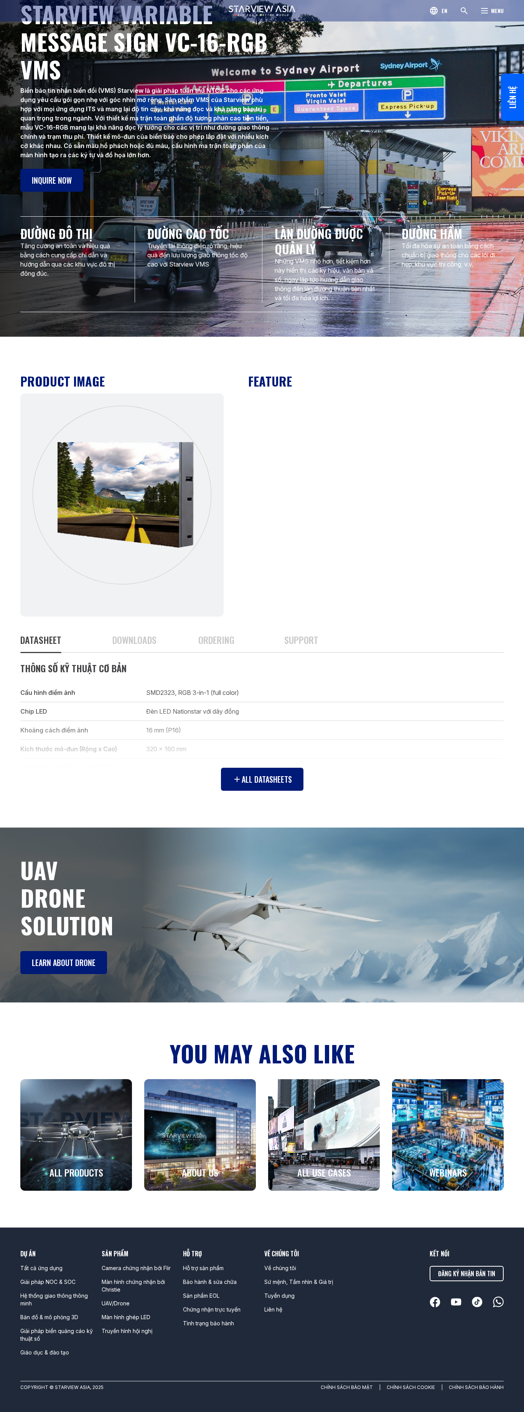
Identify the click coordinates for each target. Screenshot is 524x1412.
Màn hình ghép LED (126, 1317)
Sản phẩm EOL (201, 1295)
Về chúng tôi (280, 1268)
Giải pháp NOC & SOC (48, 1282)
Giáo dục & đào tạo (44, 1352)
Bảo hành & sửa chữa (210, 1282)
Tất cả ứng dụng (41, 1268)
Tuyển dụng (279, 1295)
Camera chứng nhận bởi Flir (136, 1268)
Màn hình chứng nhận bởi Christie (133, 1286)
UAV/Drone (116, 1303)
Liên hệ (512, 97)
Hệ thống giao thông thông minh (54, 1299)
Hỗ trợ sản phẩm (203, 1268)
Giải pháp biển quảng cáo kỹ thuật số (56, 1335)
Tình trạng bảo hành (208, 1323)
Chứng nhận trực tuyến (212, 1309)
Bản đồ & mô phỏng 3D (49, 1317)
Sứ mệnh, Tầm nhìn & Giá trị (298, 1282)
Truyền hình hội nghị (127, 1331)
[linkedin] (435, 1302)
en (444, 11)
